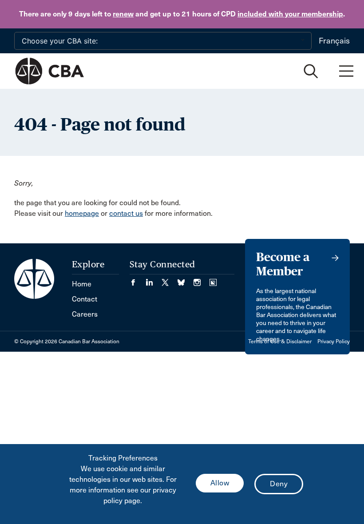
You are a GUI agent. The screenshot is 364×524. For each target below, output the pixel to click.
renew (123, 14)
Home (81, 284)
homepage (82, 213)
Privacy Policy (333, 341)
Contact (84, 299)
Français (334, 41)
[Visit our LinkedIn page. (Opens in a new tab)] (154, 279)
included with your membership (290, 14)
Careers (85, 314)
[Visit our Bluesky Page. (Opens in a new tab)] (186, 279)
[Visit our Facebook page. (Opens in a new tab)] (138, 279)
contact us (126, 213)
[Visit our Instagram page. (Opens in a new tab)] (202, 279)
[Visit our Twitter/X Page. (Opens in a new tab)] (170, 279)
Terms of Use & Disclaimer (280, 341)
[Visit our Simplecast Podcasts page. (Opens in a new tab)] (213, 279)
